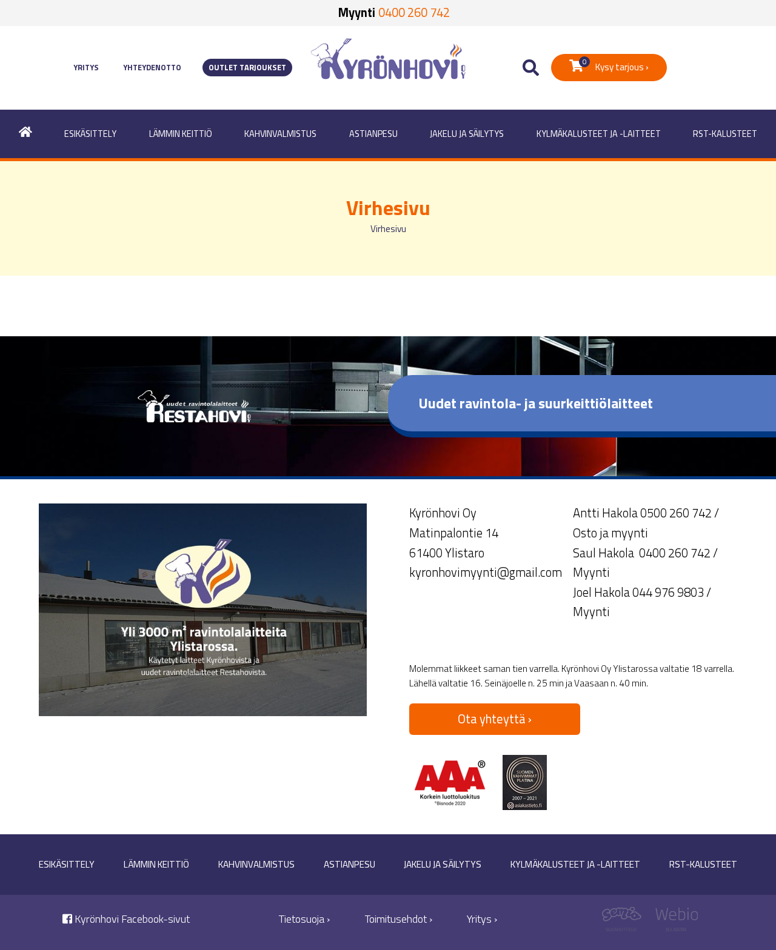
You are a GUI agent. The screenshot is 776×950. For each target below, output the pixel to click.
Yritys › (482, 919)
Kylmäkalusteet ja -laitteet (599, 134)
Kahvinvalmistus (280, 134)
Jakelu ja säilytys (467, 134)
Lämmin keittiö (180, 134)
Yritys (86, 67)
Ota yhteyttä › (495, 718)
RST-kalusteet (725, 134)
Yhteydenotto (152, 67)
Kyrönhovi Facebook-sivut (131, 919)
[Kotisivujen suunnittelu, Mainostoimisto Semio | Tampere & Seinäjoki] (626, 922)
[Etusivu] (25, 134)
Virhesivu (388, 229)
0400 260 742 (414, 12)
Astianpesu (373, 134)
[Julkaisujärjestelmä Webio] (674, 922)
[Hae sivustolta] (531, 68)
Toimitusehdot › (398, 919)
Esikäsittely (90, 134)
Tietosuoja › (304, 919)
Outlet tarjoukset (247, 67)
